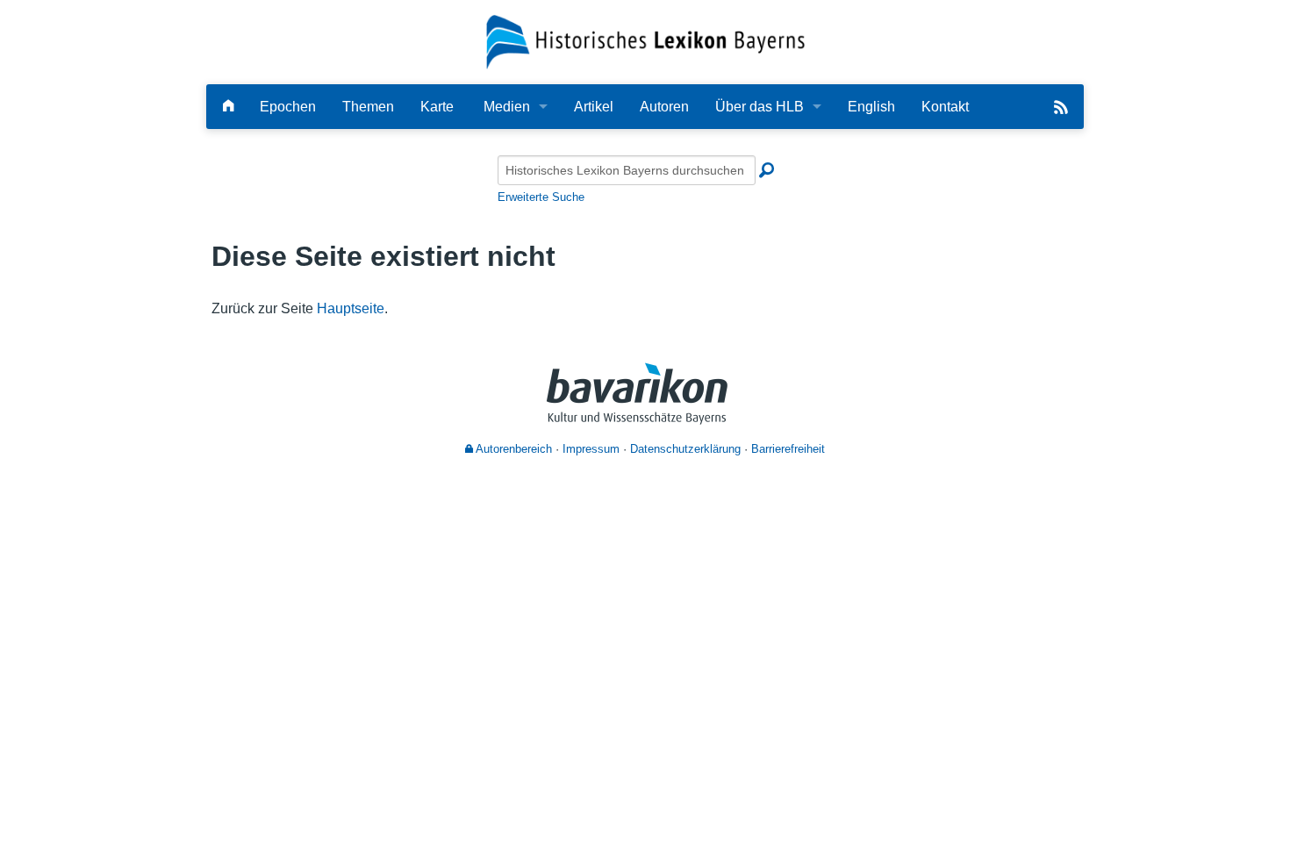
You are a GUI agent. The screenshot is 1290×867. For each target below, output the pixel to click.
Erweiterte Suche (541, 197)
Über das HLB (759, 106)
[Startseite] (645, 40)
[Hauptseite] (228, 106)
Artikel (593, 106)
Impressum (591, 448)
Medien (507, 106)
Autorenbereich (512, 448)
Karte (437, 106)
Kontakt (945, 106)
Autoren (664, 106)
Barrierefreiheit (788, 448)
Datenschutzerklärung (685, 448)
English (871, 106)
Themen (368, 106)
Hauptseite (350, 308)
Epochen (288, 106)
